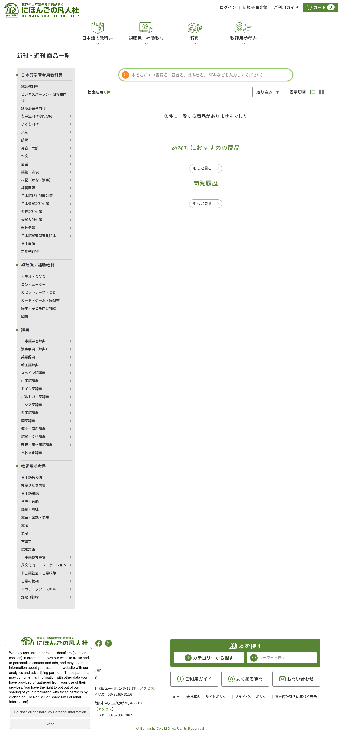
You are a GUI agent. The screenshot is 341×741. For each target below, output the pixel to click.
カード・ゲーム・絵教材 (40, 300)
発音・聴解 (30, 147)
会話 (24, 163)
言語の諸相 (30, 580)
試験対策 (28, 549)
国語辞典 (28, 420)
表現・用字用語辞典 (37, 444)
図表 (24, 316)
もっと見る (202, 168)
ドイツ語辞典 (31, 388)
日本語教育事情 (33, 557)
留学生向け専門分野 (37, 115)
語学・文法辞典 (33, 436)
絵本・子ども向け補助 (38, 308)
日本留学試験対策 (35, 203)
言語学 (26, 541)
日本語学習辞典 (33, 340)
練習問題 (28, 187)
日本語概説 (30, 493)
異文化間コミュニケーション (44, 564)
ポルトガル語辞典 (35, 396)
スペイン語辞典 (33, 372)
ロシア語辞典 (31, 404)
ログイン (228, 7)
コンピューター (33, 284)
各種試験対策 (31, 211)
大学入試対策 (31, 219)
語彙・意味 (30, 509)
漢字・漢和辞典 (33, 428)
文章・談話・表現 (35, 517)
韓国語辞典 (30, 364)
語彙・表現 (30, 171)
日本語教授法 (31, 477)
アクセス (147, 688)
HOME (176, 696)
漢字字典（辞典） (35, 348)
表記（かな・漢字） (37, 179)
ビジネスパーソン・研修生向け (44, 97)
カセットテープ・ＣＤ (38, 292)
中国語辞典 (30, 380)
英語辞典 (28, 356)
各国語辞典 (30, 412)
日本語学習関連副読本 (38, 235)
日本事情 (28, 243)
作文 (24, 155)
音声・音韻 (30, 501)
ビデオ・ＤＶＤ (33, 276)
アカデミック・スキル (38, 588)
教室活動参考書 (33, 485)
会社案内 (193, 696)
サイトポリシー (217, 696)
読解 (24, 139)
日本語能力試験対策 (37, 195)
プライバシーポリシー (252, 696)
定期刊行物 (30, 251)
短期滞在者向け (33, 108)
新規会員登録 (255, 7)
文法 (24, 131)
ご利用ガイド (286, 7)
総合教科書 (30, 86)
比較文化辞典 (31, 452)
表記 (24, 533)
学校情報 (28, 227)
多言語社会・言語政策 (38, 572)
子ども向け (30, 123)
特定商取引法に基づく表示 (296, 696)
